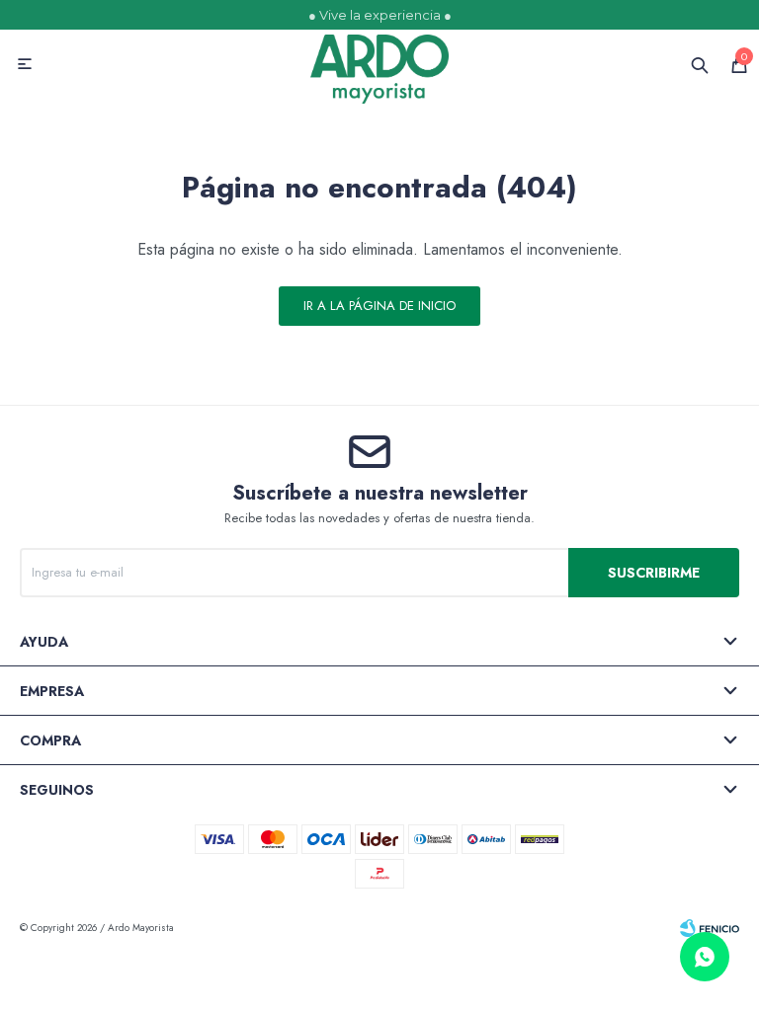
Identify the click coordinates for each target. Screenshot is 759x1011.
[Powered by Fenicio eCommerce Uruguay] (709, 928)
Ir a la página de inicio (379, 305)
